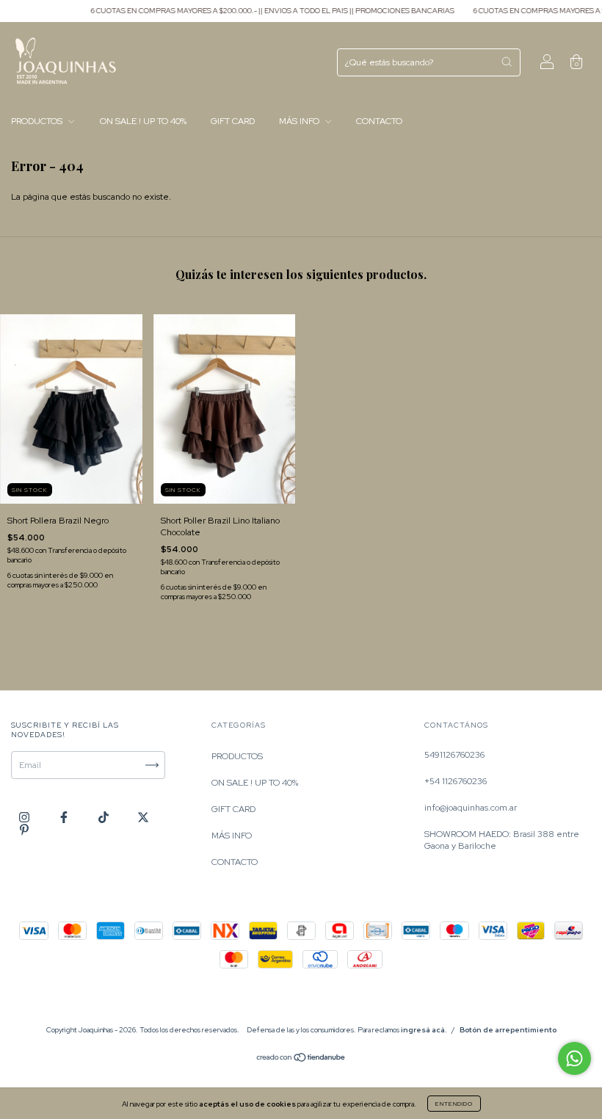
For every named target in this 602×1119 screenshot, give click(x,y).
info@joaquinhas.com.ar (470, 808)
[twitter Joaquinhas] (143, 818)
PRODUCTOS (38, 121)
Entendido (454, 1103)
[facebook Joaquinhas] (65, 818)
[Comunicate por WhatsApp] (574, 1058)
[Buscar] (506, 61)
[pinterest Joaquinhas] (24, 830)
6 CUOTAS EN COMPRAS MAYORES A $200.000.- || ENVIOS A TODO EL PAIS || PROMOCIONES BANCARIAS (256, 10)
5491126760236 (454, 755)
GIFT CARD (233, 121)
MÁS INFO (300, 121)
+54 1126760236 (455, 781)
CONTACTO (379, 121)
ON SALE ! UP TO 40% (143, 121)
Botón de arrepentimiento (508, 1030)
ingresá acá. (424, 1030)
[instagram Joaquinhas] (25, 818)
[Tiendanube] (301, 1059)
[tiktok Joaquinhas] (104, 818)
